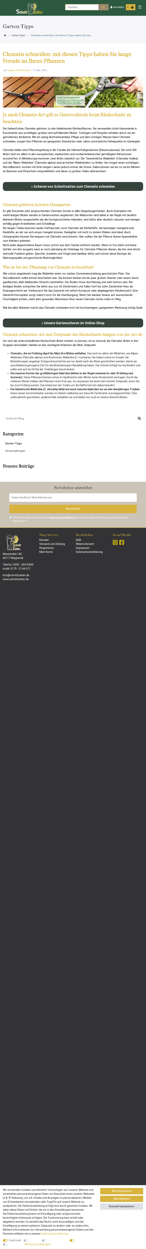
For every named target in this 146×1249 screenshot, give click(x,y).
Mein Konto (46, 551)
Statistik (34, 1240)
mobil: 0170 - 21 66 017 (16, 568)
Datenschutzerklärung (89, 551)
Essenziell (15, 1240)
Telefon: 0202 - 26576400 (18, 564)
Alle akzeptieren (122, 1191)
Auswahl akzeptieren (121, 1206)
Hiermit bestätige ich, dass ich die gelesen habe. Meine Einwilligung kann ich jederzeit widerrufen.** (70, 519)
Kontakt (44, 539)
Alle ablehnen (121, 1198)
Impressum (83, 547)
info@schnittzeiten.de (16, 575)
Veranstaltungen (15, 450)
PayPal (79, 1240)
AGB (78, 539)
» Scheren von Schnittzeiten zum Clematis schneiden (73, 186)
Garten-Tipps (18, 35)
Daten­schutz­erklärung (54, 1233)
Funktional (15, 1244)
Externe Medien (57, 1240)
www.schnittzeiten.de (16, 579)
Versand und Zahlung (52, 543)
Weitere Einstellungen (38, 1244)
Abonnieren (73, 508)
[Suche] (103, 7)
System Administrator (19, 70)
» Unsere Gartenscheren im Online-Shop (73, 323)
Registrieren (46, 547)
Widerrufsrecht (85, 543)
